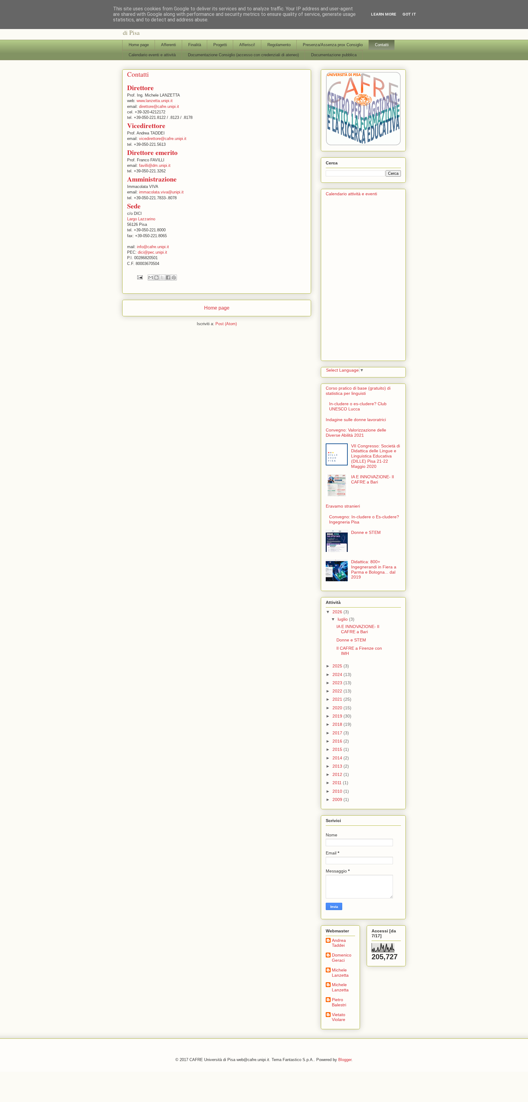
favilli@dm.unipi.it (154, 165)
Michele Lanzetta (340, 973)
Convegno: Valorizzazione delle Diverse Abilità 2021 (356, 433)
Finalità (194, 44)
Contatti (382, 44)
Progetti (220, 44)
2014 (337, 757)
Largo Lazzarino (141, 219)
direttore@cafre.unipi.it (159, 106)
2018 (337, 724)
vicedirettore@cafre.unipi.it (162, 138)
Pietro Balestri (339, 1002)
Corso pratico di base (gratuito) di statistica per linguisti (358, 391)
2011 (337, 782)
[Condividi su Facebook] (168, 277)
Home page (139, 44)
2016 (337, 741)
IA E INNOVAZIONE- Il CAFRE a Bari (372, 479)
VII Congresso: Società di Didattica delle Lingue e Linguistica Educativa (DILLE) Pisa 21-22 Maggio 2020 (375, 456)
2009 (337, 799)
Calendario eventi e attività (152, 55)
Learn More (383, 14)
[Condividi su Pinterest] (174, 277)
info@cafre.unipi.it (153, 246)
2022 (337, 691)
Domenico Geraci (341, 958)
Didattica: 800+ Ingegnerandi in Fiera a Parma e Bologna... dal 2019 (373, 569)
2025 (337, 665)
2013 (337, 766)
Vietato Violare (338, 1017)
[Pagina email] (139, 277)
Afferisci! (247, 44)
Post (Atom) (226, 323)
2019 (337, 716)
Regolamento (279, 44)
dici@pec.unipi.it (152, 252)
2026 (337, 611)
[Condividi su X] (162, 277)
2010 (337, 791)
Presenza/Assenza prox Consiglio (333, 44)
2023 (337, 682)
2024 (337, 674)
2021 (337, 699)
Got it (409, 14)
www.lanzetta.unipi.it (155, 100)
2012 (337, 774)
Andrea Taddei (339, 943)
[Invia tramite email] (151, 277)
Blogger (344, 1059)
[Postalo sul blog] (156, 277)
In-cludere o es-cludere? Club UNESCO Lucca (358, 406)
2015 (337, 749)
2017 (337, 732)
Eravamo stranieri (343, 506)
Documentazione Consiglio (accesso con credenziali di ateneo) (243, 55)
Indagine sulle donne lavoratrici (356, 419)
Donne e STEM (366, 532)
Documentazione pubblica (334, 55)
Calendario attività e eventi (351, 193)
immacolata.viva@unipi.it (161, 192)
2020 (337, 707)
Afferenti (168, 44)
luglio (343, 619)
